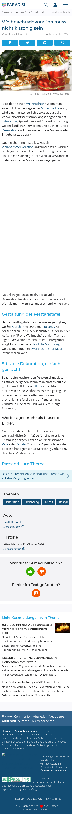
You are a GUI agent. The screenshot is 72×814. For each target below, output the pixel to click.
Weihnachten (35, 104)
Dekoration (41, 12)
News (5, 12)
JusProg (32, 789)
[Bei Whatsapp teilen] (62, 43)
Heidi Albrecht (12, 522)
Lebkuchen (9, 121)
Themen (18, 12)
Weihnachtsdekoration (18, 147)
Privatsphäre (53, 798)
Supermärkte (50, 108)
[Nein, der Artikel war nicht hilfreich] (41, 571)
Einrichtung (31, 502)
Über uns (9, 721)
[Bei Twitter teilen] (27, 43)
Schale (21, 444)
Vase (5, 444)
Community (22, 716)
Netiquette (56, 716)
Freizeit (48, 502)
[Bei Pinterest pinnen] (45, 43)
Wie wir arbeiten (43, 721)
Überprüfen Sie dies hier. (53, 770)
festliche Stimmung (46, 344)
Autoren (23, 721)
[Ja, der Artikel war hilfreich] (30, 571)
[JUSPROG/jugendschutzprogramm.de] (16, 779)
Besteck (49, 327)
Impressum (17, 798)
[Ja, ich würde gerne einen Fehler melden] (36, 593)
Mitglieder (40, 716)
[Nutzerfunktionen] (55, 4)
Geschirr (18, 327)
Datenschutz (34, 798)
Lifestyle (63, 502)
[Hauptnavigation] (65, 4)
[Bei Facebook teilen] (10, 43)
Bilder (38, 386)
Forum (7, 716)
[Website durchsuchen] (46, 4)
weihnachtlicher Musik (47, 349)
